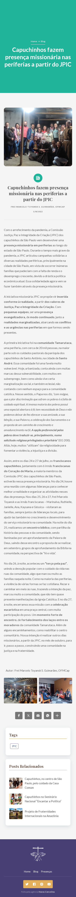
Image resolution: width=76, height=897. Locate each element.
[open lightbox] (20, 690)
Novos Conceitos (47, 892)
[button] (19, 715)
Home (34, 41)
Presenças (46, 871)
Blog (43, 41)
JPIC (14, 746)
